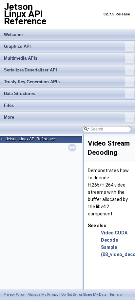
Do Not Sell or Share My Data (83, 294)
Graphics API (17, 46)
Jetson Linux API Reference (30, 139)
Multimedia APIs (20, 58)
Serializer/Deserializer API (30, 70)
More (9, 117)
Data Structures (19, 93)
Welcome (13, 34)
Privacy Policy (14, 294)
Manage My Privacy (43, 294)
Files (9, 105)
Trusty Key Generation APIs (32, 81)
